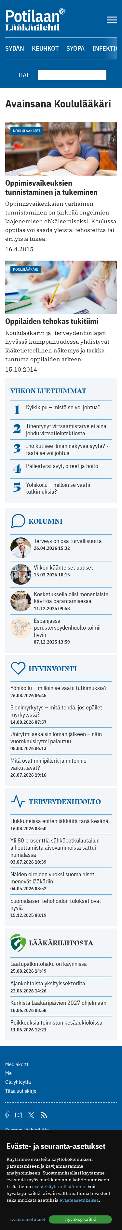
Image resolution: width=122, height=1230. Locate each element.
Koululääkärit (26, 130)
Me (8, 1073)
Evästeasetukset (28, 1219)
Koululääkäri (25, 269)
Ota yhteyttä (18, 1081)
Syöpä (75, 48)
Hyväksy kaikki (80, 1219)
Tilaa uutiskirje (20, 1091)
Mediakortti (17, 1064)
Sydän (14, 48)
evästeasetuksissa (79, 1200)
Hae (24, 75)
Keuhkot (45, 48)
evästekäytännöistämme (58, 1186)
